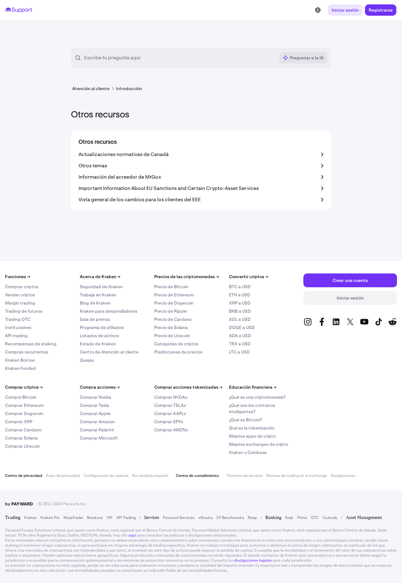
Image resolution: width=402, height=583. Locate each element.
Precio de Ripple (170, 311)
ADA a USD (240, 335)
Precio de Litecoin (172, 335)
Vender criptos (20, 295)
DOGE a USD (242, 327)
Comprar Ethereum (24, 405)
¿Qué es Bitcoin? (245, 420)
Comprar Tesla (94, 405)
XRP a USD (240, 303)
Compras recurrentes (26, 352)
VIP (109, 517)
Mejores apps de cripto (252, 436)
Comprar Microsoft (99, 438)
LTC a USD (239, 352)
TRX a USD (240, 344)
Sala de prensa (95, 319)
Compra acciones (100, 387)
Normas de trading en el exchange (296, 475)
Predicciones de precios (178, 352)
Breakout (95, 517)
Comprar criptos (21, 286)
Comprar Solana (21, 438)
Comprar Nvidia (95, 397)
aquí (132, 535)
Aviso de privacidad (63, 475)
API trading (16, 335)
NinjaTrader (73, 517)
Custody (330, 517)
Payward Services (178, 517)
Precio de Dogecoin (173, 303)
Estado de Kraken (98, 344)
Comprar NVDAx (170, 397)
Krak (289, 517)
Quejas (87, 360)
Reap (252, 517)
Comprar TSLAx (170, 405)
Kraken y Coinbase (248, 452)
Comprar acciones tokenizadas (188, 387)
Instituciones (18, 327)
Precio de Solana (171, 327)
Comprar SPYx (168, 421)
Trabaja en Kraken (98, 295)
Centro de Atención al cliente (109, 352)
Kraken (30, 517)
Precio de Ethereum (174, 295)
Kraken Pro (50, 517)
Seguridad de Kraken (101, 286)
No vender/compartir (150, 475)
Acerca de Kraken (100, 276)
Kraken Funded (20, 368)
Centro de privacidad (23, 475)
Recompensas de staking (31, 344)
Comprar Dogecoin (24, 413)
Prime (302, 517)
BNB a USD (240, 311)
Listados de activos (99, 335)
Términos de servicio (244, 475)
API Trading (126, 517)
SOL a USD (240, 319)
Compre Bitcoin (20, 397)
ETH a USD (239, 295)
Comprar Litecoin (22, 446)
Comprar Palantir (97, 430)
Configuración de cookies (106, 475)
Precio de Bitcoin (171, 286)
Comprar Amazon (97, 421)
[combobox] (179, 58)
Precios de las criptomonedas (186, 276)
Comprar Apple (95, 413)
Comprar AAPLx (170, 413)
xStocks (205, 517)
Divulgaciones (343, 475)
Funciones (17, 276)
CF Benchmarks (230, 517)
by (19, 504)
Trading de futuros (23, 311)
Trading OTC (17, 319)
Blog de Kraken (95, 303)
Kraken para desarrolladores (108, 311)
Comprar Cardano (23, 430)
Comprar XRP (18, 421)
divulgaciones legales (253, 560)
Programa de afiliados (102, 327)
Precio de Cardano (173, 319)
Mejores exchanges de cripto (258, 444)
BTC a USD (240, 286)
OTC (315, 517)
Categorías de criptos (176, 344)
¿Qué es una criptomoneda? (257, 397)
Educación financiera (252, 387)
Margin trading (20, 303)
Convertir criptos (248, 276)
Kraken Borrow (20, 360)
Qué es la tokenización (251, 428)
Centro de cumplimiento (197, 475)
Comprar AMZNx (171, 430)
